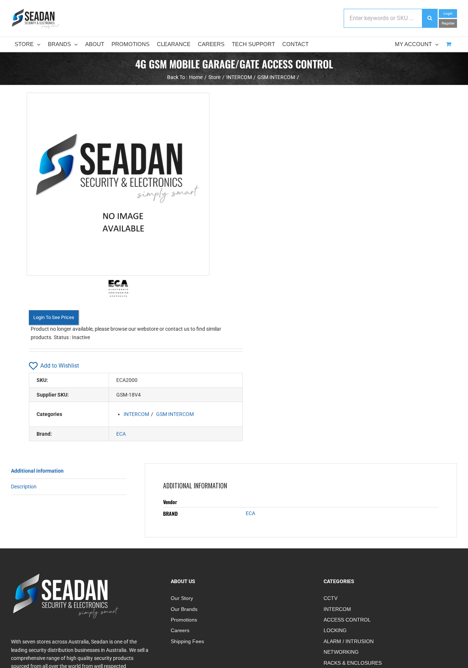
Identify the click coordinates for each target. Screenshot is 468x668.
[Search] (429, 18)
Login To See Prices (53, 317)
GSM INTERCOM (175, 414)
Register (448, 23)
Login (448, 13)
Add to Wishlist (59, 365)
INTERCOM (136, 414)
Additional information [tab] (37, 471)
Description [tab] (24, 486)
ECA (121, 434)
